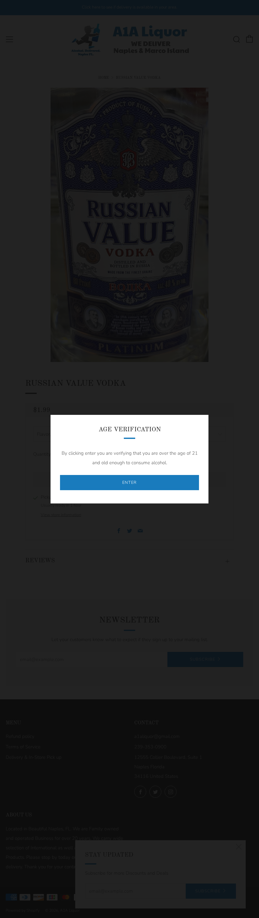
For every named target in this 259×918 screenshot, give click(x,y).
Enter (129, 482)
